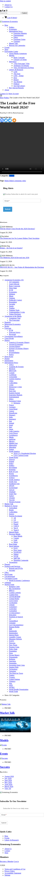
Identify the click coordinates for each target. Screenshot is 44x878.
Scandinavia (13, 476)
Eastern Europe (14, 393)
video (24, 181)
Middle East (13, 443)
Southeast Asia (14, 484)
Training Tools (14, 310)
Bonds (11, 510)
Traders (11, 675)
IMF (10, 629)
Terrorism (12, 671)
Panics (11, 355)
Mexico (11, 441)
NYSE (16, 556)
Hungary (12, 415)
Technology (13, 562)
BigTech (12, 369)
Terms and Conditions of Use (15, 869)
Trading (12, 308)
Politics (11, 27)
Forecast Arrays (14, 332)
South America (14, 480)
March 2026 (9, 786)
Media (11, 437)
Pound (16, 524)
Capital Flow (13, 595)
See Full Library (19, 86)
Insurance (12, 419)
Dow (15, 78)
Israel (11, 425)
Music (11, 296)
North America (14, 451)
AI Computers (14, 282)
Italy (10, 427)
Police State (13, 649)
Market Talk (13, 43)
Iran (10, 421)
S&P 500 (17, 558)
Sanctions (12, 661)
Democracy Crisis (15, 387)
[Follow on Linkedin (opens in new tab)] (1, 11)
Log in (16, 861)
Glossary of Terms (20, 60)
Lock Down (13, 433)
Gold (15, 72)
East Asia (12, 391)
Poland (11, 461)
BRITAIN (12, 371)
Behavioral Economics (13, 324)
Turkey (11, 496)
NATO (11, 641)
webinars (8, 582)
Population (13, 651)
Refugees (17, 403)
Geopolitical (13, 621)
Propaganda (13, 657)
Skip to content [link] (5, 1)
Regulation (13, 302)
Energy (11, 514)
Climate (12, 605)
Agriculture (13, 508)
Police (11, 463)
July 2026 (8, 778)
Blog (6, 25)
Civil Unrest (13, 601)
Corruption (13, 611)
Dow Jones (18, 550)
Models (11, 55)
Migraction (13, 445)
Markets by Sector (11, 506)
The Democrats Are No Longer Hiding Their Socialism (19, 238)
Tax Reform (18, 82)
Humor (7, 359)
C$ (15, 520)
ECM (11, 290)
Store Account (13, 94)
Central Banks (14, 599)
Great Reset (13, 409)
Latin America (14, 431)
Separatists (13, 663)
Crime (11, 385)
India (11, 417)
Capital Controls (15, 593)
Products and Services (12, 566)
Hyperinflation (14, 352)
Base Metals (18, 536)
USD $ (16, 526)
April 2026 (8, 784)
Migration (12, 447)
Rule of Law (13, 472)
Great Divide (9, 338)
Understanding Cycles (17, 312)
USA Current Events (21, 455)
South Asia (13, 482)
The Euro (17, 74)
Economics (13, 29)
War (10, 683)
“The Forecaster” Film (21, 64)
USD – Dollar (19, 76)
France (11, 405)
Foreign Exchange (15, 516)
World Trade (13, 691)
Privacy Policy (10, 871)
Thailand (12, 492)
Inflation (12, 294)
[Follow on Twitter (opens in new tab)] (4, 11)
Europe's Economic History (19, 348)
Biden (7, 181)
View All (8, 788)
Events (7, 47)
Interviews (12, 62)
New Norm (13, 645)
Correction (13, 609)
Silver (16, 542)
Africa (11, 365)
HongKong (13, 413)
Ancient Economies (16, 344)
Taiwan (11, 490)
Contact (7, 851)
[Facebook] (2, 120)
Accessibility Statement (13, 873)
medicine (12, 439)
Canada (11, 373)
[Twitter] (6, 120)
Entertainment (18, 35)
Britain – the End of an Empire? (11, 248)
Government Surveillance (14, 336)
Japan (11, 429)
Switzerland (13, 488)
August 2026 (9, 776)
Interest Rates (14, 532)
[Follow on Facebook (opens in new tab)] (2, 11)
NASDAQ (17, 552)
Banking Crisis (14, 587)
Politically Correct (15, 300)
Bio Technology (15, 589)
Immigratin (13, 631)
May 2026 (8, 782)
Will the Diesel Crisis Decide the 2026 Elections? (17, 229)
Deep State (13, 288)
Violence (12, 681)
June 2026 (8, 780)
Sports (11, 306)
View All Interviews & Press (24, 68)
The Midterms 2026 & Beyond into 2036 (14, 258)
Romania (12, 469)
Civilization (13, 603)
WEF (11, 685)
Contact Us (9, 7)
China (11, 381)
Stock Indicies (14, 546)
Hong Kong (9, 357)
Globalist (12, 623)
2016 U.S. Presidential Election (25, 453)
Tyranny (12, 677)
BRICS (11, 591)
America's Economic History (19, 342)
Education (12, 615)
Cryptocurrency (14, 613)
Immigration (9, 361)
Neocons (12, 643)
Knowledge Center (11, 51)
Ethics (16, 37)
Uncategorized (10, 576)
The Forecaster (14, 320)
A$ (15, 518)
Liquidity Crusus (15, 637)
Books (7, 326)
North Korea (13, 457)
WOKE (12, 687)
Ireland (11, 423)
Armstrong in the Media (13, 316)
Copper (16, 538)
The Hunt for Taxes (16, 673)
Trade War (12, 494)
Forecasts (8, 328)
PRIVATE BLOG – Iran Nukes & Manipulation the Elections (22, 267)
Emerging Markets (20, 33)
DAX (16, 548)
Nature (11, 449)
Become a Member (7, 861)
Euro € (16, 522)
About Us (8, 5)
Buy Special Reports (16, 88)
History (16, 80)
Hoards (11, 350)
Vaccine (12, 500)
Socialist (12, 304)
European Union (19, 39)
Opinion (12, 298)
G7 (10, 619)
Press (11, 653)
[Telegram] (10, 120)
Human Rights (14, 627)
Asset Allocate (14, 284)
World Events (9, 584)
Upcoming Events (11, 578)
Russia (11, 474)
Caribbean (12, 375)
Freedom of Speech (16, 617)
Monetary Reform (15, 639)
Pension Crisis (14, 647)
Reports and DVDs (16, 568)
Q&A (7, 572)
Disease (12, 389)
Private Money (14, 655)
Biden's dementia (15, 181)
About (7, 90)
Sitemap (7, 875)
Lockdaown (13, 435)
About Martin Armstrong (18, 53)
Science (12, 478)
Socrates (12, 570)
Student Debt (13, 667)
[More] (14, 120)
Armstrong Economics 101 (14, 280)
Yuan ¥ (16, 530)
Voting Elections (15, 314)
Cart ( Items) (12, 18)
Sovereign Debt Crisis (17, 665)
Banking (8, 322)
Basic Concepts (19, 58)
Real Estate (13, 544)
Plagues (7, 564)
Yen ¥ (16, 528)
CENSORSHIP (14, 597)
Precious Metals (14, 534)
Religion (12, 659)
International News (16, 31)
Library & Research (16, 70)
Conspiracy (13, 607)
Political (16, 84)
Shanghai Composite (21, 560)
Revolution (13, 467)
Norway (12, 459)
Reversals (12, 334)
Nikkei (16, 554)
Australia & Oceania (16, 367)
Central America (15, 379)
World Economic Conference (19, 580)
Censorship (13, 377)
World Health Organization (18, 689)
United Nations (14, 679)
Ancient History (14, 346)
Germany (17, 41)
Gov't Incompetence (16, 625)
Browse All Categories (17, 45)
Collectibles (13, 383)
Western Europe (14, 502)
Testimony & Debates (21, 66)
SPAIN (11, 486)
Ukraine (12, 498)
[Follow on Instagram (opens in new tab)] (6, 11)
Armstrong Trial (14, 318)
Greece (11, 411)
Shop (6, 49)
